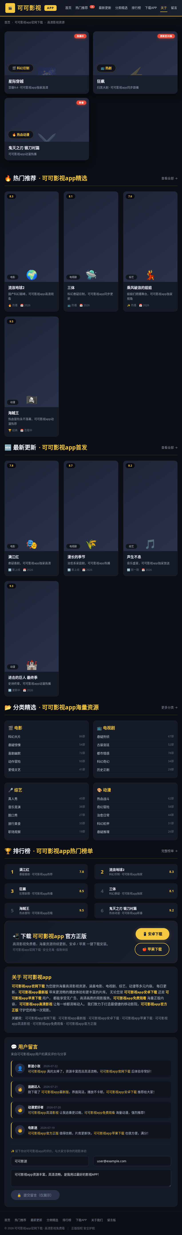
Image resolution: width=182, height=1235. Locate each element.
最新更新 (105, 8)
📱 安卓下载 (152, 933)
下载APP (151, 8)
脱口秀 (46, 815)
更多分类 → (169, 707)
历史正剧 (135, 770)
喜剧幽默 (46, 753)
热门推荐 (84, 7)
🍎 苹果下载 (152, 949)
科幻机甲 (135, 823)
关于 (164, 8)
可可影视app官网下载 (29, 22)
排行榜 (136, 8)
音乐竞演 (46, 807)
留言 (174, 8)
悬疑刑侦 (135, 736)
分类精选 (121, 8)
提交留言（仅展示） (35, 1195)
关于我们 (97, 1220)
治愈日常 (135, 815)
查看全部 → (169, 178)
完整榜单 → (169, 851)
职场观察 (46, 832)
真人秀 (46, 799)
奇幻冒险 (135, 807)
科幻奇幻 (135, 761)
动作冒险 (46, 761)
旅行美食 (46, 823)
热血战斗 (135, 799)
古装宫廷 (135, 745)
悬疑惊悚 (46, 745)
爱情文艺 (46, 770)
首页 (68, 8)
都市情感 (135, 753)
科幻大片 (46, 736)
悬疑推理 (135, 832)
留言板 (111, 1220)
